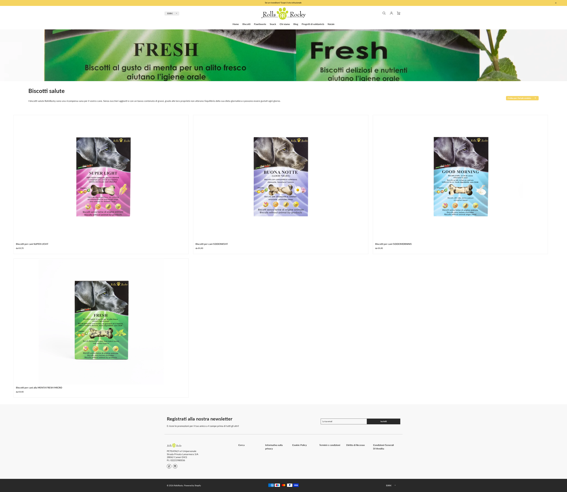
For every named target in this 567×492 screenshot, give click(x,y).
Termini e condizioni (329, 445)
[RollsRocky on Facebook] (169, 467)
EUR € (170, 13)
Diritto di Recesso (355, 445)
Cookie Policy (299, 445)
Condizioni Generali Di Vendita (383, 447)
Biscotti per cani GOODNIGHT (211, 243)
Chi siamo (285, 24)
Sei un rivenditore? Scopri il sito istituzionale (283, 2)
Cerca (241, 445)
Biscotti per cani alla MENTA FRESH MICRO (39, 387)
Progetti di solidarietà (313, 24)
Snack (273, 24)
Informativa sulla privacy (274, 447)
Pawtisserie (260, 24)
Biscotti (246, 24)
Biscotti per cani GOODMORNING (393, 243)
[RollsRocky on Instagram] (175, 467)
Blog (295, 24)
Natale (331, 24)
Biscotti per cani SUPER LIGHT (32, 243)
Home (236, 24)
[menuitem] (235, 24)
